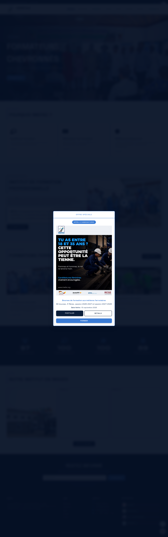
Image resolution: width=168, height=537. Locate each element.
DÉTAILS (98, 313)
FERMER (84, 321)
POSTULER (69, 313)
